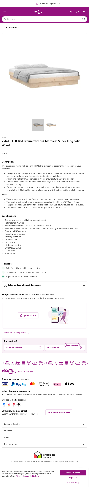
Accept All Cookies (73, 473)
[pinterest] (14, 404)
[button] (44, 424)
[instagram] (9, 404)
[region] (44, 477)
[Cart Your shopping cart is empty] (84, 12)
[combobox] (44, 19)
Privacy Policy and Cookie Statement (29, 476)
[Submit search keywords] (84, 19)
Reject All (73, 478)
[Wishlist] (77, 12)
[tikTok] (18, 404)
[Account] (71, 12)
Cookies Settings (73, 483)
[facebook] (4, 404)
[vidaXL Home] (37, 12)
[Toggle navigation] (4, 12)
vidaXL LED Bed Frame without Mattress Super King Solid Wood (41, 143)
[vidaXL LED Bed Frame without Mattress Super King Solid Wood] (44, 75)
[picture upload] (59, 315)
